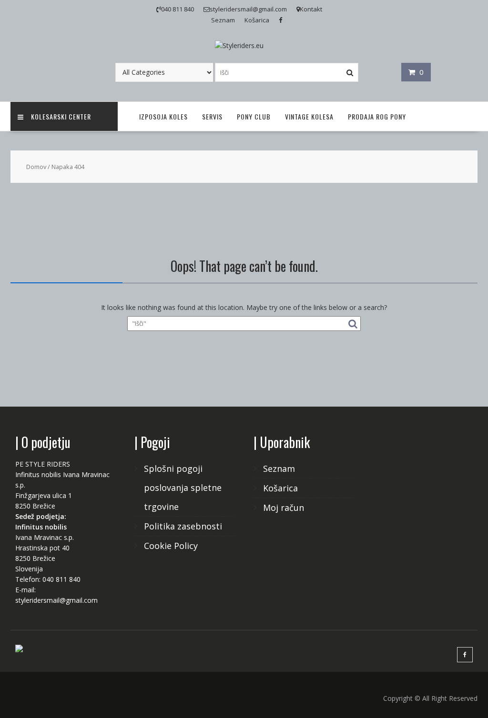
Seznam (223, 20)
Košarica (256, 20)
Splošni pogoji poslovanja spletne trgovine (183, 487)
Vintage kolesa (309, 116)
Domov (36, 166)
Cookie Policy (171, 545)
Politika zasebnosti (183, 526)
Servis (212, 116)
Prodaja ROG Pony (377, 116)
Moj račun (283, 507)
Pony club (254, 116)
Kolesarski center (61, 116)
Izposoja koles (163, 116)
